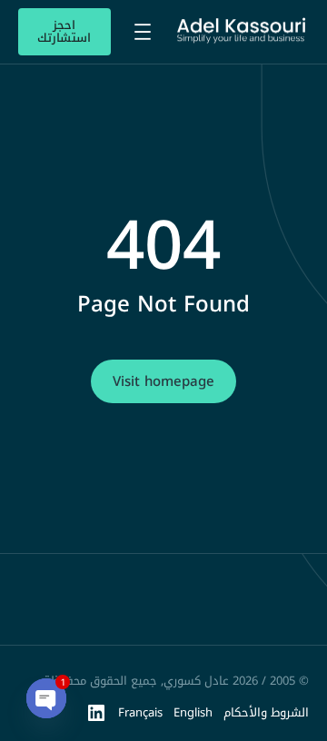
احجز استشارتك (64, 31)
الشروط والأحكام (266, 712)
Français (140, 712)
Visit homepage (163, 381)
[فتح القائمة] (142, 31)
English (193, 712)
